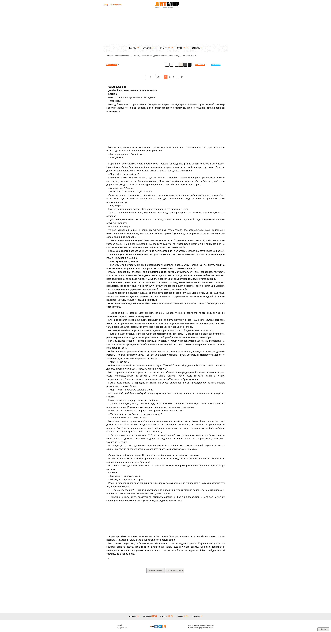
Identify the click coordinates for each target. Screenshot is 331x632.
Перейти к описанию (155, 570)
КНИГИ (163, 48)
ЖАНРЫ (132, 48)
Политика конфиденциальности (200, 628)
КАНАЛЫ (196, 48)
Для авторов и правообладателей (201, 625)
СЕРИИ (179, 48)
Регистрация (115, 5)
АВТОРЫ (146, 48)
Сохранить (215, 64)
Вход (105, 5)
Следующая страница (175, 570)
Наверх (323, 629)
